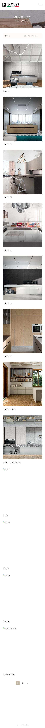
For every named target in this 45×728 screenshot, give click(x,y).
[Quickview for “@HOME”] (22, 66)
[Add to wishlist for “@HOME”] (35, 86)
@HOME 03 (7, 250)
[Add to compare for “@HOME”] (40, 86)
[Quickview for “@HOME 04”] (22, 278)
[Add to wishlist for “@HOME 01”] (35, 139)
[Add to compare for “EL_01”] (40, 510)
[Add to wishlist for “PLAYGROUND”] (35, 669)
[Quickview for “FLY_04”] (22, 543)
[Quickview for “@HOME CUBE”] (22, 384)
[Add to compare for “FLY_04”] (40, 563)
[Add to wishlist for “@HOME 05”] (35, 351)
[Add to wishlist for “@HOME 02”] (35, 192)
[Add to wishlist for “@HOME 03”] (35, 245)
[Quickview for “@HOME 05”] (22, 331)
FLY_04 (6, 568)
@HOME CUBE (9, 409)
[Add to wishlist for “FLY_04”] (35, 563)
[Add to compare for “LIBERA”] (40, 616)
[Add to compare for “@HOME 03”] (40, 245)
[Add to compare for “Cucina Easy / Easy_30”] (40, 457)
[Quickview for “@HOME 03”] (22, 225)
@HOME (6, 91)
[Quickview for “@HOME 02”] (22, 172)
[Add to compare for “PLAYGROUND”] (40, 669)
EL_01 (5, 515)
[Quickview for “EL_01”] (22, 490)
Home (17, 21)
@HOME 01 (7, 144)
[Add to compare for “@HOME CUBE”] (40, 404)
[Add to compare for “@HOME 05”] (40, 351)
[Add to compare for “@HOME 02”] (40, 192)
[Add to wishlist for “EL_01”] (35, 510)
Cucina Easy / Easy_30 (12, 462)
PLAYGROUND (9, 674)
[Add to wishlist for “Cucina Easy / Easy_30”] (35, 457)
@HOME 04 (7, 303)
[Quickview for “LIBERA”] (22, 596)
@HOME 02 (7, 197)
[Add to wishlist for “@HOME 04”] (35, 298)
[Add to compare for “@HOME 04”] (40, 298)
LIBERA (6, 621)
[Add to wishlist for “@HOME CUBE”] (35, 404)
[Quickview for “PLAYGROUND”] (22, 649)
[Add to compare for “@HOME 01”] (40, 139)
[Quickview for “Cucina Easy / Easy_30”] (22, 437)
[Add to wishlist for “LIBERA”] (35, 616)
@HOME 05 (7, 356)
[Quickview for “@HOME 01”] (22, 119)
